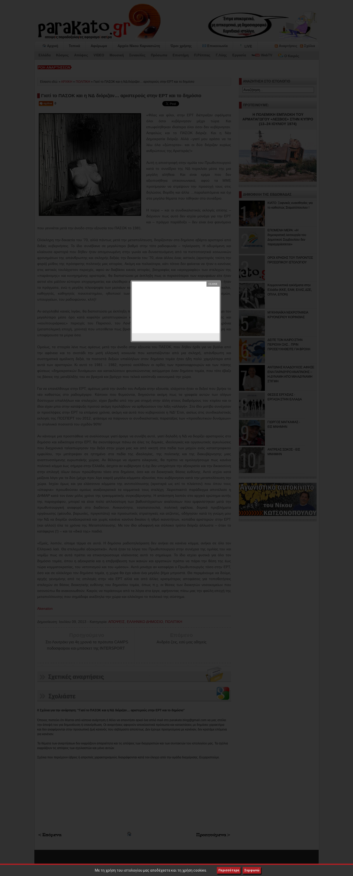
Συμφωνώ (251, 870)
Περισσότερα (228, 870)
